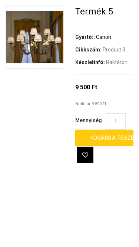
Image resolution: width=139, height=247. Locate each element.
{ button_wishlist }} (85, 155)
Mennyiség (88, 120)
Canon (103, 37)
